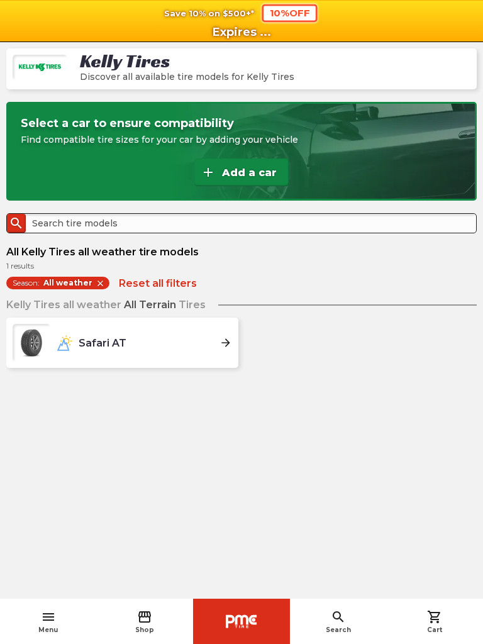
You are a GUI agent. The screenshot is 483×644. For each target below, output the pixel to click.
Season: (59, 283)
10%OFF (290, 12)
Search (338, 621)
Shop (144, 621)
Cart (434, 621)
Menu (48, 621)
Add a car (239, 172)
